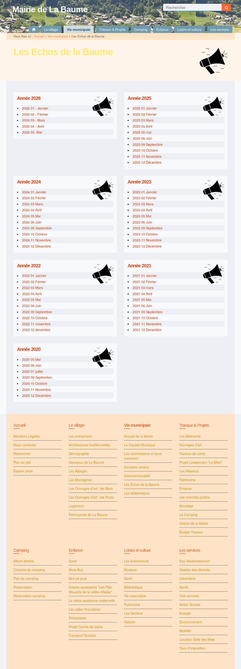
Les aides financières (84, 609)
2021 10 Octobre (145, 317)
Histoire (129, 622)
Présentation (22, 587)
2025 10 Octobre (145, 150)
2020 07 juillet (32, 371)
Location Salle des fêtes (197, 639)
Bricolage (186, 505)
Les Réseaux (189, 471)
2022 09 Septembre (37, 311)
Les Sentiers (133, 613)
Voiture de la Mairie (193, 523)
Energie (185, 613)
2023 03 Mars (143, 204)
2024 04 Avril (32, 209)
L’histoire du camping (29, 569)
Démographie (79, 453)
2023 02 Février (145, 197)
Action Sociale (189, 604)
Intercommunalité (137, 475)
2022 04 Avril (32, 293)
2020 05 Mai (31, 359)
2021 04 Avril (142, 293)
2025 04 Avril (142, 126)
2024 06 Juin (31, 222)
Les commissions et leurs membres (143, 456)
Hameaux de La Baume (86, 462)
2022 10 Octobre (34, 317)
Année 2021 (139, 265)
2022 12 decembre (36, 329)
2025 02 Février (145, 114)
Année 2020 (28, 349)
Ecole (73, 561)
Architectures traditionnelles (89, 444)
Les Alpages (78, 471)
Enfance (185, 488)
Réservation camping (29, 595)
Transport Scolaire (82, 635)
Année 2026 (28, 98)
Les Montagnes (80, 479)
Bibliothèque (133, 587)
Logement (76, 505)
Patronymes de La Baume (88, 514)
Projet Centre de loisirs (86, 626)
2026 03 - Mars (33, 120)
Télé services (189, 595)
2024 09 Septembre (37, 228)
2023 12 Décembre (147, 246)
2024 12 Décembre (36, 246)
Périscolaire (77, 618)
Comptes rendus (136, 467)
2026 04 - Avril (33, 126)
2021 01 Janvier (145, 275)
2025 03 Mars (143, 120)
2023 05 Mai (142, 216)
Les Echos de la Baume (141, 484)
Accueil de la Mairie (138, 436)
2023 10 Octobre (145, 234)
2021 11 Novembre (147, 323)
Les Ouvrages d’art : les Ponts (91, 497)
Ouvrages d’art (190, 444)
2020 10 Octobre (34, 383)
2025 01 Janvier (145, 108)
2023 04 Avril (142, 209)
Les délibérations (136, 493)
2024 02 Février (34, 197)
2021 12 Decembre (147, 329)
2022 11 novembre (36, 323)
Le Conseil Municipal (139, 444)
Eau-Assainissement (194, 561)
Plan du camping (25, 578)
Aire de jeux (77, 578)
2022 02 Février (34, 281)
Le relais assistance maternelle (92, 600)
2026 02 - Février (35, 114)
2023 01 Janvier (145, 192)
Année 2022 (28, 265)
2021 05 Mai (142, 299)
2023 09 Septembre (147, 228)
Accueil (39, 36)
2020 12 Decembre (36, 395)
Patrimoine (187, 479)
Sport (128, 578)
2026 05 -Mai (32, 132)
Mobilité (185, 630)
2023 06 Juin (142, 222)
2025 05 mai (142, 132)
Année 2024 (28, 181)
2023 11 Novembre (147, 240)
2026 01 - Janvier (35, 108)
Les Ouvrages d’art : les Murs (91, 488)
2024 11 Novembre (36, 240)
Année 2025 (139, 98)
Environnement (190, 622)
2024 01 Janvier (34, 192)
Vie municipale (58, 36)
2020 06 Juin (31, 365)
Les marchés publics (194, 497)
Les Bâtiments (190, 436)
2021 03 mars (143, 287)
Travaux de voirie (192, 453)
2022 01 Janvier (34, 275)
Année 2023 (139, 181)
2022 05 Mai (31, 299)
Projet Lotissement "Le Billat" (200, 462)
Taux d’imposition (192, 648)
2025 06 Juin (142, 138)
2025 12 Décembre (147, 162)
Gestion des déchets (194, 569)
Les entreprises (80, 436)
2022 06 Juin (31, 305)
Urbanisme (187, 578)
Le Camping (188, 514)
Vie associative (135, 595)
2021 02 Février (145, 281)
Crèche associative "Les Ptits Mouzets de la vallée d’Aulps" (90, 589)
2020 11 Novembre (36, 389)
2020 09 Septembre (37, 377)
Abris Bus (76, 569)
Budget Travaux (191, 532)
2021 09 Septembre (147, 311)
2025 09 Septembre (147, 144)
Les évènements (136, 561)
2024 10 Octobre (34, 234)
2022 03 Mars (32, 287)
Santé (183, 587)
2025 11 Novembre (147, 156)
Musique (130, 569)
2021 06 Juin (142, 305)
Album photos (23, 561)
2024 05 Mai (31, 216)
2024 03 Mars (32, 204)
